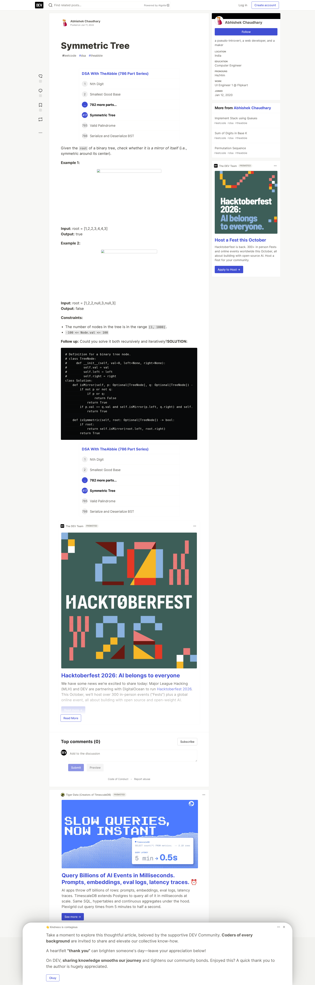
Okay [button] (52, 978)
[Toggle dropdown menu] (195, 526)
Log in (243, 5)
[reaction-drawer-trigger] (40, 78)
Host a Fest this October (240, 240)
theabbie (96, 55)
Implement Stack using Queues (235, 120)
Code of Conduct (118, 779)
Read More (70, 718)
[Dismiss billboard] (284, 927)
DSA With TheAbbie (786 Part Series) (115, 73)
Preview (95, 767)
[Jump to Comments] (40, 92)
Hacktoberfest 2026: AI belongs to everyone (120, 675)
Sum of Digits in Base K (230, 135)
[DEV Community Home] (39, 5)
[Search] (50, 5)
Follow (246, 32)
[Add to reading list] (40, 107)
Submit (76, 767)
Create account (265, 5)
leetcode (69, 55)
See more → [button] (73, 917)
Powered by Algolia (155, 5)
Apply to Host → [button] (229, 269)
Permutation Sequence (230, 150)
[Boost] (40, 119)
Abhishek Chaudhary (85, 21)
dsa (82, 55)
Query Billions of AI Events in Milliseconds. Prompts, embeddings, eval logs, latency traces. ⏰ (129, 878)
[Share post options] (40, 132)
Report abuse (142, 779)
